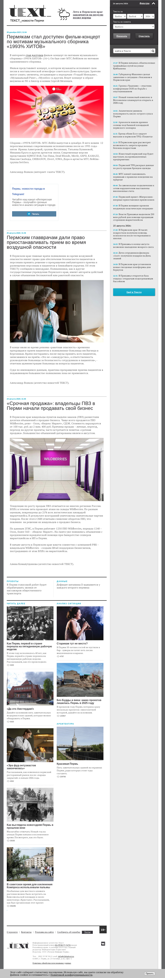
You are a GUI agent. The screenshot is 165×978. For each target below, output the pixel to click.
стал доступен (34, 55)
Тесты (87, 932)
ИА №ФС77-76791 (63, 945)
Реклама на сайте (44, 932)
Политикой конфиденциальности (71, 975)
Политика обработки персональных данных (52, 963)
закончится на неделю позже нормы (88, 16)
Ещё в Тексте (134, 292)
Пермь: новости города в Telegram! (28, 191)
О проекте (12, 932)
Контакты (26, 932)
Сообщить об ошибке (68, 932)
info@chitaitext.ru (66, 956)
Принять (150, 973)
